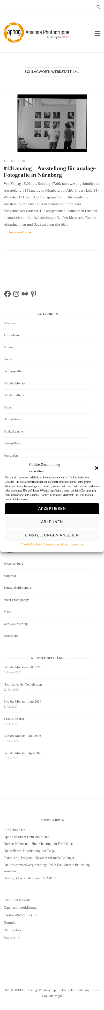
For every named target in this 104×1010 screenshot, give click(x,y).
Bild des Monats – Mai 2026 (22, 736)
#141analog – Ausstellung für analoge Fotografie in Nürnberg (50, 171)
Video (7, 611)
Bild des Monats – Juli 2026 (22, 667)
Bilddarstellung (14, 395)
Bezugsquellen (13, 371)
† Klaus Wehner (14, 719)
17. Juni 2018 (14, 161)
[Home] (37, 41)
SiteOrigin (55, 996)
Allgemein (10, 323)
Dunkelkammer (14, 431)
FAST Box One (14, 830)
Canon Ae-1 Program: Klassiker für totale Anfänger (39, 858)
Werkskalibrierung (16, 624)
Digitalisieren (13, 419)
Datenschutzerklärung (55, 544)
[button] (96, 468)
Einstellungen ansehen (52, 535)
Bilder (8, 407)
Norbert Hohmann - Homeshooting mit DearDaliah (39, 844)
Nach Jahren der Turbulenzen (23, 684)
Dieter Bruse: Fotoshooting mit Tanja (29, 851)
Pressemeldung (13, 563)
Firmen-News (12, 443)
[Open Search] (98, 7)
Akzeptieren (52, 508)
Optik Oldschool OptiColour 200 (26, 837)
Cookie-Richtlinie (31, 544)
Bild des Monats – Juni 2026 (22, 701)
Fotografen (11, 455)
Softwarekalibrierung (17, 587)
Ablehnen (52, 522)
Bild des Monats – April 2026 (23, 753)
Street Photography (16, 600)
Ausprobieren (12, 335)
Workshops (11, 635)
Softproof (10, 575)
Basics (8, 359)
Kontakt (10, 923)
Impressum (77, 544)
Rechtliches (12, 930)
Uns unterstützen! (17, 900)
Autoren (9, 347)
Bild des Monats (14, 383)
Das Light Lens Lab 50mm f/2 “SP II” (30, 878)
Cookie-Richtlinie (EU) (21, 915)
